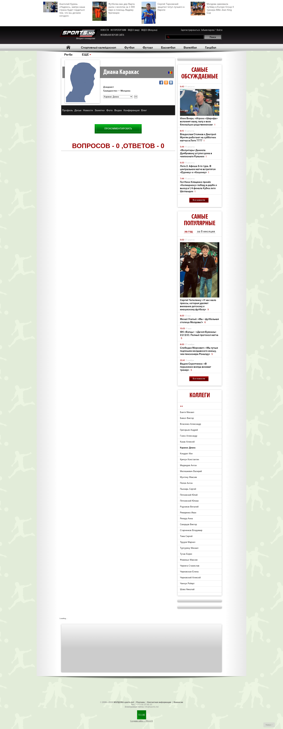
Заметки (100, 110)
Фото (109, 110)
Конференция (131, 110)
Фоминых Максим (189, 560)
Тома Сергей (186, 536)
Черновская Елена (189, 571)
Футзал (148, 47)
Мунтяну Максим (188, 477)
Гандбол (210, 47)
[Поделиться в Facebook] (161, 82)
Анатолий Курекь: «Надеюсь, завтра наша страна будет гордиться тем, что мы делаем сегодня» (72, 10)
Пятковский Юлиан (189, 501)
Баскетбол (168, 47)
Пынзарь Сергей (188, 489)
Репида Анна (186, 518)
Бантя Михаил (187, 412)
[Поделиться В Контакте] (171, 82)
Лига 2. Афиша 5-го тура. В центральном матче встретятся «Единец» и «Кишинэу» (198, 169)
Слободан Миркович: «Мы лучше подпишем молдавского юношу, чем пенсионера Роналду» (199, 350)
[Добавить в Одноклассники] (166, 82)
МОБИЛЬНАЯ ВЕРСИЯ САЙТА (112, 35)
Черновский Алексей (190, 577)
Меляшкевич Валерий (191, 471)
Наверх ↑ (269, 725)
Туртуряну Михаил (189, 548)
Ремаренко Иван (188, 512)
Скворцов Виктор (188, 524)
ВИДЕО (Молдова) (149, 30)
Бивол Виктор (187, 418)
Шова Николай (187, 589)
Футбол (129, 47)
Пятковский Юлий (189, 495)
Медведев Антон (188, 465)
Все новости (199, 200)
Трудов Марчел (187, 542)
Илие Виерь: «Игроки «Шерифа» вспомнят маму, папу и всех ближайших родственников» (199, 121)
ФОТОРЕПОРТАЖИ (118, 30)
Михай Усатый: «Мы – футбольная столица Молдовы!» (199, 320)
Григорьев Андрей (189, 430)
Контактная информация (159, 702)
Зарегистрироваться (190, 30)
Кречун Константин (189, 459)
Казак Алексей (187, 442)
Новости (88, 110)
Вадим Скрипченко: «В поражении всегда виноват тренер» (195, 366)
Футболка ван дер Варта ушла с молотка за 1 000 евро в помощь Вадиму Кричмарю (121, 8)
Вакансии (178, 702)
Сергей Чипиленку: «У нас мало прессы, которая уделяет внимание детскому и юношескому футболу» (198, 304)
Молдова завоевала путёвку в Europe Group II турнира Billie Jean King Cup (220, 8)
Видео (118, 110)
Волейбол (190, 47)
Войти (219, 30)
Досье (77, 110)
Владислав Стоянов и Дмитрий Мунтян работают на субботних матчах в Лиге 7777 (198, 137)
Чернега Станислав (189, 566)
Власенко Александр (190, 424)
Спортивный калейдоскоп (98, 47)
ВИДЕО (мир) (134, 30)
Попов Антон (186, 483)
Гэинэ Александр (188, 436)
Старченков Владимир (191, 530)
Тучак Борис (186, 554)
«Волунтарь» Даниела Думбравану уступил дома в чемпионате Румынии (196, 153)
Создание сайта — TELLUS (141, 721)
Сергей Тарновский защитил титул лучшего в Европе (171, 7)
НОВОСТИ (105, 30)
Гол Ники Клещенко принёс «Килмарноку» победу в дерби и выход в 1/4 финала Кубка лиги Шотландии (198, 186)
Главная (68, 47)
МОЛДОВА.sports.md (124, 702)
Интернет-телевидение (86, 38)
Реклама (140, 702)
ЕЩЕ (85, 54)
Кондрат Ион (186, 453)
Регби (68, 54)
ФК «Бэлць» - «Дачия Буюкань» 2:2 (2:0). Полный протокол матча (199, 334)
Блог (144, 110)
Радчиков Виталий (189, 506)
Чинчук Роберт (187, 583)
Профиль (67, 110)
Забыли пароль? (208, 30)
